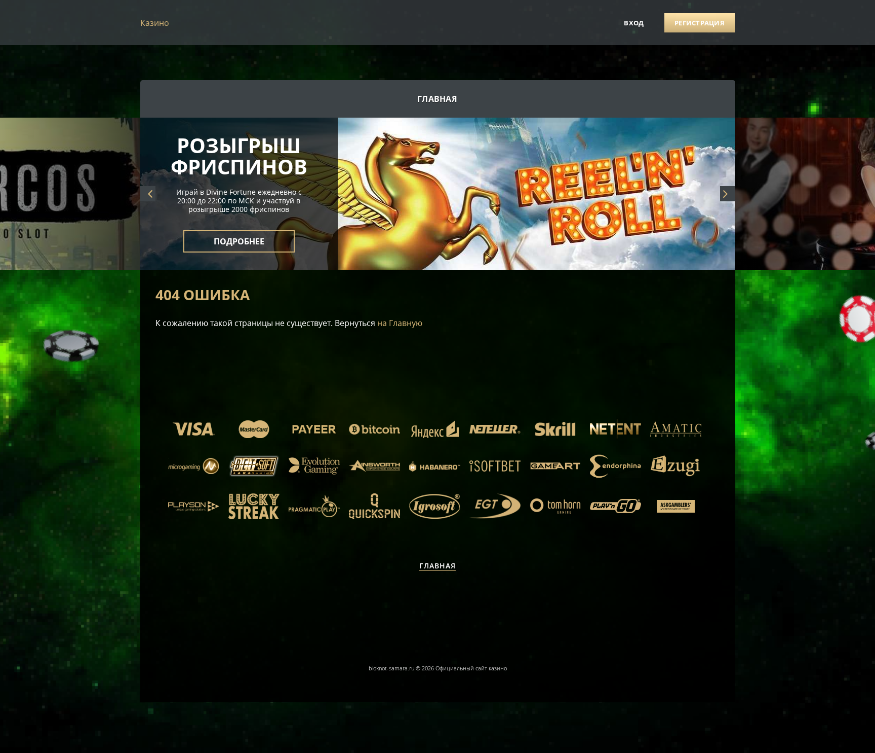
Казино (154, 22)
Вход (634, 22)
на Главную (399, 323)
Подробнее (239, 130)
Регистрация (699, 22)
